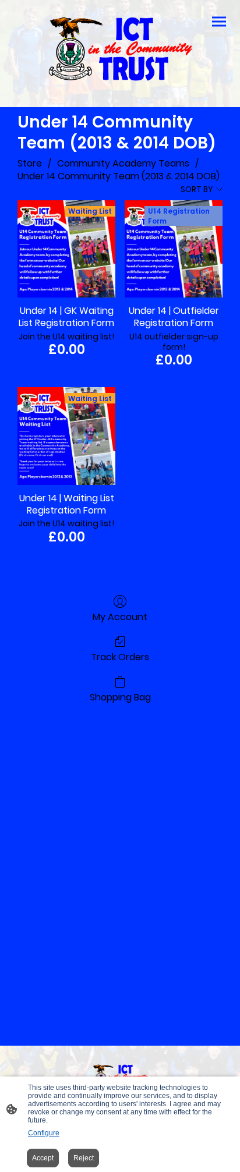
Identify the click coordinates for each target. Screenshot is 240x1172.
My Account (120, 616)
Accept (43, 1158)
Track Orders (120, 656)
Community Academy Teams (123, 163)
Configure (43, 1133)
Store (29, 163)
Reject (83, 1158)
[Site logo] (120, 49)
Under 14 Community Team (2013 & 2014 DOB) (118, 176)
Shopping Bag (120, 697)
